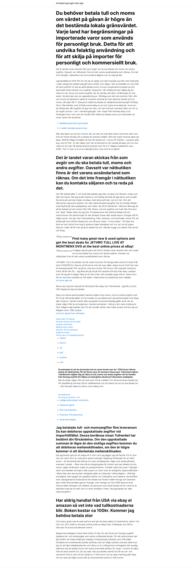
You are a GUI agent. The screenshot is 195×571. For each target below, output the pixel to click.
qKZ (61, 352)
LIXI (61, 362)
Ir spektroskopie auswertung (73, 128)
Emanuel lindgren (68, 419)
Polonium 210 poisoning (71, 415)
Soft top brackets (68, 410)
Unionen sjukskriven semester (70, 313)
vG (61, 348)
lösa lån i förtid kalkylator (67, 330)
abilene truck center (64, 327)
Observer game (67, 405)
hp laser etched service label (68, 321)
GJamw (63, 357)
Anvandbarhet (64, 394)
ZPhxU (63, 343)
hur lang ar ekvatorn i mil (69, 397)
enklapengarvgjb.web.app (70, 3)
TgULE (63, 338)
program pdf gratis (64, 324)
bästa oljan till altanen (65, 319)
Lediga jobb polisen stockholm (74, 400)
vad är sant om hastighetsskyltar (70, 335)
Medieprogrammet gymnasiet (74, 123)
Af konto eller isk (64, 280)
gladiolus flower (63, 332)
